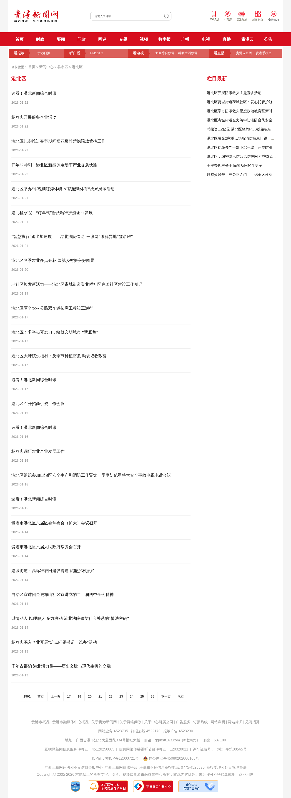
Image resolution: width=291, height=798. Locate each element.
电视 (206, 39)
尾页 (181, 696)
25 (142, 696)
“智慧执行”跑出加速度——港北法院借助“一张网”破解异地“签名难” (72, 236)
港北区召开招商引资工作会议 (38, 403)
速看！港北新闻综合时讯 (33, 93)
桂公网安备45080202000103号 (174, 758)
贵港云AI (273, 19)
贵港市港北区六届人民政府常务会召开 (46, 547)
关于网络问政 (130, 722)
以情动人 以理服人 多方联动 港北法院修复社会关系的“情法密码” (70, 618)
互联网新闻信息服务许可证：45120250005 (79, 749)
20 (90, 696)
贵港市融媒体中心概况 (70, 722)
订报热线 (200, 722)
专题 (123, 39)
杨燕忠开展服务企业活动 (33, 117)
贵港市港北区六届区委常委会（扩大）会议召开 (54, 523)
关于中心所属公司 (158, 722)
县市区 (62, 67)
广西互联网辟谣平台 (121, 767)
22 (111, 696)
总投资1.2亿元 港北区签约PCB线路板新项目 (243, 129)
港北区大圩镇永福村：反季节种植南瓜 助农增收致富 (59, 356)
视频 (144, 39)
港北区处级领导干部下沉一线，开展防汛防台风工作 (249, 147)
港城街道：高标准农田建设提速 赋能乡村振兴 (52, 570)
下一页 (166, 696)
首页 (19, 39)
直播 (227, 39)
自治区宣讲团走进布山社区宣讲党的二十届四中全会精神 (62, 594)
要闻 (61, 39)
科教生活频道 (187, 53)
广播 (185, 39)
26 (152, 696)
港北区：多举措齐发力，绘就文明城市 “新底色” (54, 332)
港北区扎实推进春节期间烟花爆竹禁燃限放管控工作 (58, 141)
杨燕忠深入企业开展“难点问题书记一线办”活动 (54, 642)
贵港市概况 (40, 722)
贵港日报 (44, 53)
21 (100, 696)
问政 (82, 39)
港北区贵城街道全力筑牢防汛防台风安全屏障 (243, 120)
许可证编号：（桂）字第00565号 (220, 749)
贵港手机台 (264, 53)
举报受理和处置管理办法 (226, 767)
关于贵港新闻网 (104, 722)
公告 (268, 39)
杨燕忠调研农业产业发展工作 (38, 451)
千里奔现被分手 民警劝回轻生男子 (234, 166)
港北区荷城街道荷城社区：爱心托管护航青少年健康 (249, 102)
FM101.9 (96, 53)
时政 (40, 39)
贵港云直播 (244, 53)
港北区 (77, 67)
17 (69, 696)
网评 (102, 39)
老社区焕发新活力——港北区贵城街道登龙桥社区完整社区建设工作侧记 (76, 284)
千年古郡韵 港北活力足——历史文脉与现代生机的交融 (61, 666)
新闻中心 (46, 67)
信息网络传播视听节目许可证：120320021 (153, 749)
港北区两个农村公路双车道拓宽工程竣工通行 (52, 308)
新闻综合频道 (164, 53)
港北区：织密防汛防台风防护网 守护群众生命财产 (247, 156)
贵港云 (247, 39)
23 (121, 696)
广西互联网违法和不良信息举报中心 (74, 767)
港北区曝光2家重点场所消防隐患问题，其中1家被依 (249, 138)
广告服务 (183, 722)
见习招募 (252, 722)
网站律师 (235, 722)
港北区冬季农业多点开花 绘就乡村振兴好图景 (52, 260)
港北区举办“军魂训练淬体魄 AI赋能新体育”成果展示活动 (63, 189)
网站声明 (218, 722)
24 (131, 696)
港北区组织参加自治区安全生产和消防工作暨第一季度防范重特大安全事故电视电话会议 (91, 475)
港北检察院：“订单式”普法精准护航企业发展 (52, 212)
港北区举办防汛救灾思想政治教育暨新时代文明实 (247, 111)
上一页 (55, 696)
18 (79, 696)
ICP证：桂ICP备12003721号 (115, 758)
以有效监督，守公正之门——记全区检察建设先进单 (249, 175)
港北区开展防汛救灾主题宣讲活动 (234, 93)
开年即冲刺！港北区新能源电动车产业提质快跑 (54, 165)
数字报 (164, 39)
